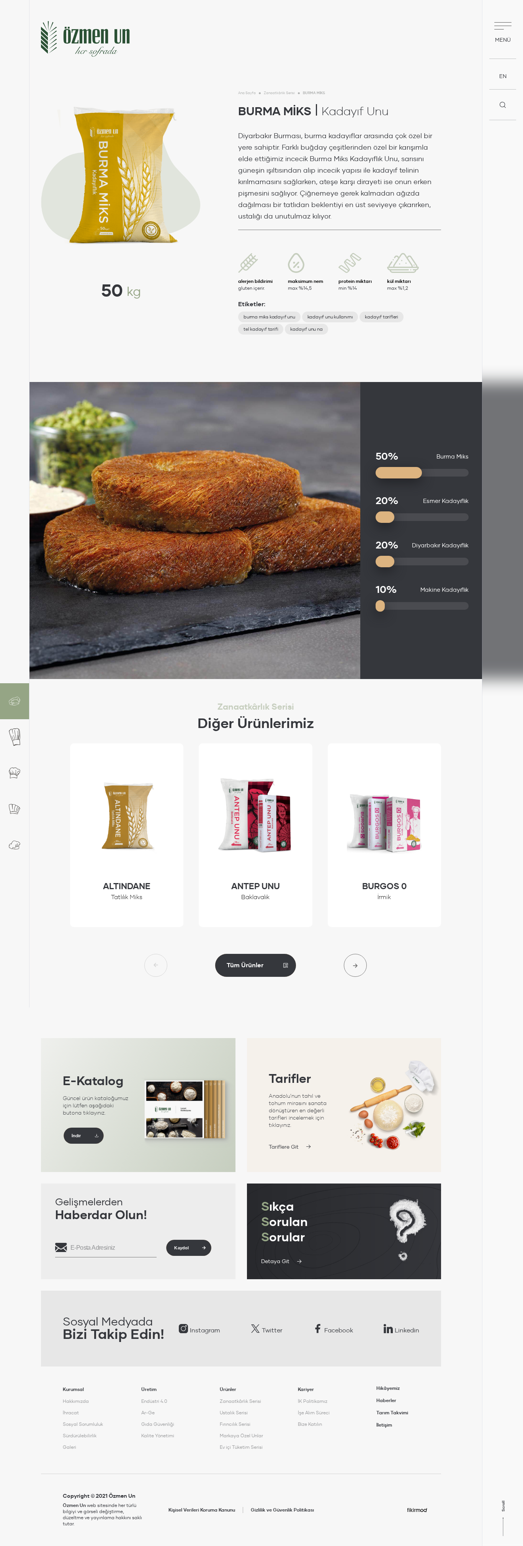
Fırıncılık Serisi (235, 1424)
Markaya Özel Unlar (241, 1435)
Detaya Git (275, 1261)
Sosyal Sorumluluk (83, 1424)
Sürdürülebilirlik (79, 1435)
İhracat (71, 1412)
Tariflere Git (284, 1146)
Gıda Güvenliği (157, 1424)
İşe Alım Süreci (314, 1412)
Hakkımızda (76, 1401)
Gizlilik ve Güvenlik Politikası (282, 1510)
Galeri (69, 1447)
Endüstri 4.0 (154, 1401)
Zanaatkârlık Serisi (279, 93)
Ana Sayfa (247, 93)
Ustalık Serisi (234, 1412)
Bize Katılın (310, 1424)
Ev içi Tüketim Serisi (241, 1447)
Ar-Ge (148, 1412)
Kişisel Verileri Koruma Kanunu (201, 1510)
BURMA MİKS (314, 93)
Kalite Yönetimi (157, 1435)
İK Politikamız (312, 1401)
